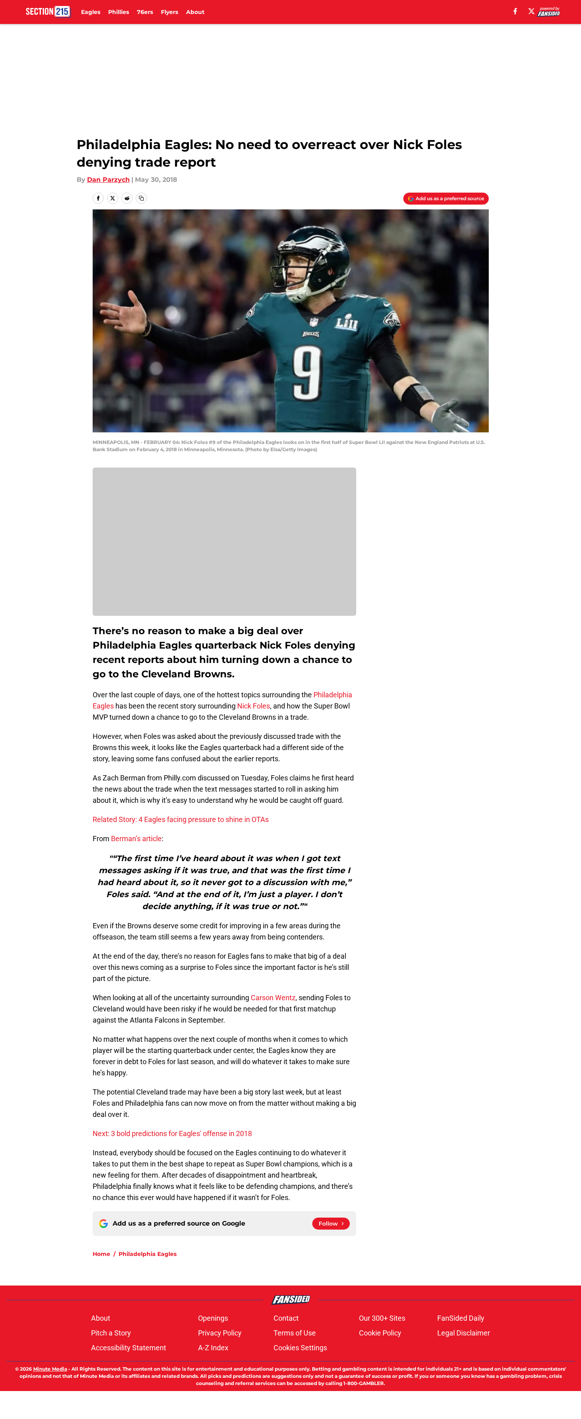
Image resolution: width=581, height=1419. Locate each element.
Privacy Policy (220, 1333)
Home (101, 1254)
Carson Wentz (273, 997)
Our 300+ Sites (382, 1318)
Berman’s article (136, 838)
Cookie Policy (380, 1333)
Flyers (169, 12)
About (195, 12)
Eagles (90, 12)
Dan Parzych (108, 179)
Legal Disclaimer (463, 1333)
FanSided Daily (460, 1318)
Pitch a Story (111, 1333)
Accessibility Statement (128, 1347)
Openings (213, 1318)
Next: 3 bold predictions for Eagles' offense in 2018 (172, 1133)
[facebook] (515, 11)
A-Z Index (213, 1347)
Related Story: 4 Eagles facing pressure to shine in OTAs (181, 819)
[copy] (141, 198)
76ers (145, 12)
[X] (531, 11)
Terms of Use (295, 1333)
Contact (286, 1318)
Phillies (118, 12)
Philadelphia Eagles (147, 1254)
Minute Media (50, 1369)
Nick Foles (253, 706)
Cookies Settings (300, 1347)
